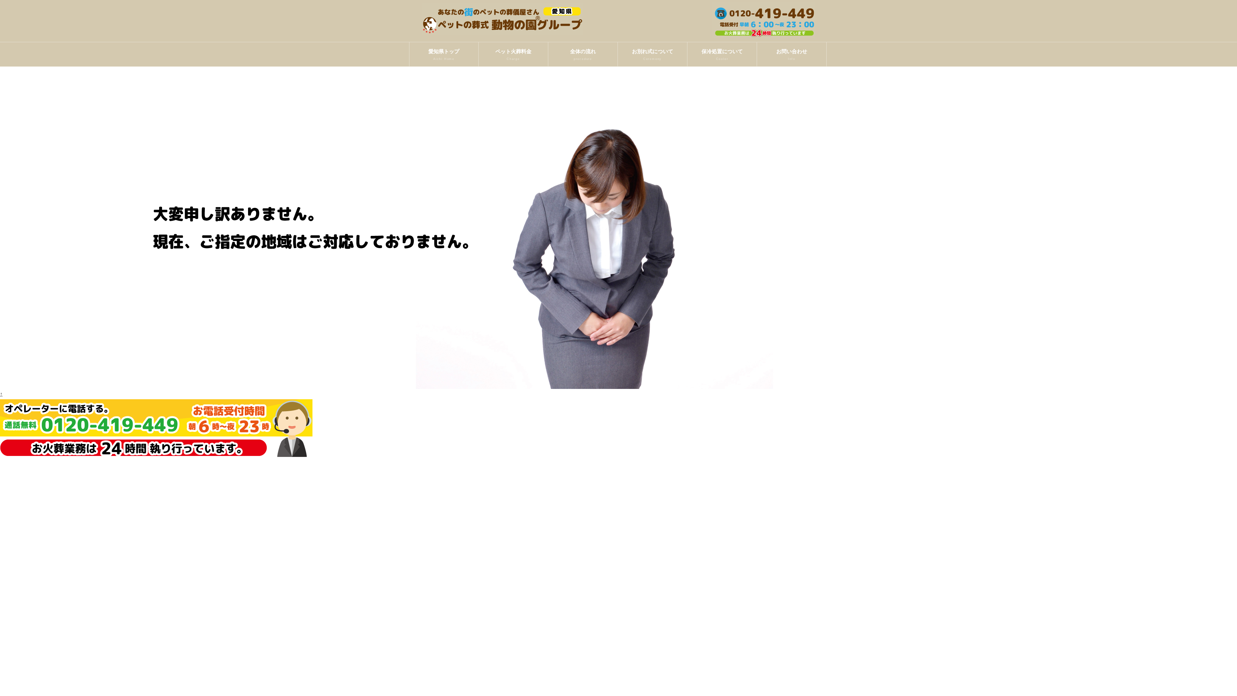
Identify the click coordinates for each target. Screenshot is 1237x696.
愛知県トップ (443, 55)
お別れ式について (652, 55)
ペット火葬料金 (513, 55)
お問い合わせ (791, 55)
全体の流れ (583, 55)
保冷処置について (722, 55)
